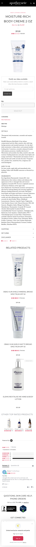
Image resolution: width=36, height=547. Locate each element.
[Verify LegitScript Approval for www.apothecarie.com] (23, 512)
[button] (5, 484)
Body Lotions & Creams (18, 12)
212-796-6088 (17, 502)
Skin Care (15, 25)
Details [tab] (4, 131)
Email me (7, 94)
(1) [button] (10, 458)
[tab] (5, 466)
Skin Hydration (5, 120)
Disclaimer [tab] (6, 237)
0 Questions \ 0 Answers (9, 449)
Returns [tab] (5, 233)
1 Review (22, 33)
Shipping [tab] (5, 229)
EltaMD (22, 25)
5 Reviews (22, 298)
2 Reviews (22, 350)
